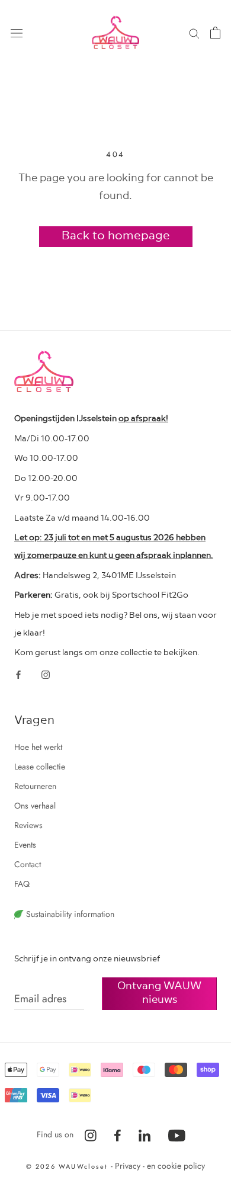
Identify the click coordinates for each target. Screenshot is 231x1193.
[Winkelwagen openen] (215, 33)
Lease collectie (39, 766)
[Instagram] (45, 674)
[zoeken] (194, 32)
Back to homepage (116, 234)
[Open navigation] (17, 32)
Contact (27, 864)
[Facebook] (18, 674)
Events (25, 845)
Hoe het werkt (38, 747)
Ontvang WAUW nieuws (159, 991)
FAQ (22, 884)
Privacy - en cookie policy (160, 1166)
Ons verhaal (35, 806)
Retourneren (35, 786)
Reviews (28, 825)
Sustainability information (69, 914)
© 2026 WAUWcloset (68, 1166)
